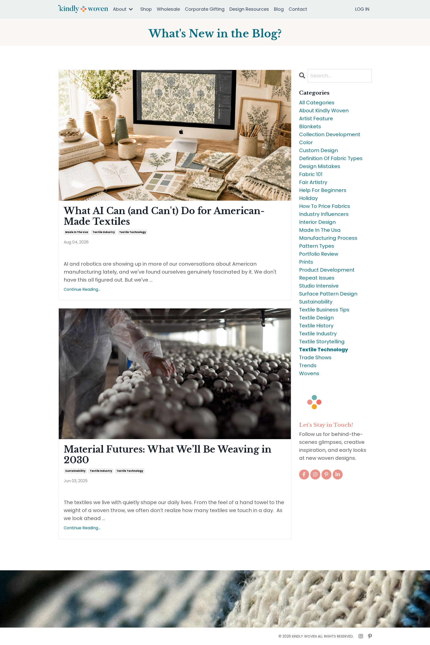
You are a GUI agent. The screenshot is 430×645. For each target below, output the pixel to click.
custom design (318, 150)
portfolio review (318, 253)
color (306, 142)
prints (306, 261)
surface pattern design (328, 293)
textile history (316, 325)
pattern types (316, 245)
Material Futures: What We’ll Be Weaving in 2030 (167, 455)
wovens (309, 373)
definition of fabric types (331, 158)
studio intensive (319, 285)
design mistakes (319, 166)
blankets (310, 126)
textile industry (104, 232)
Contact (298, 9)
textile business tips (324, 309)
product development (327, 269)
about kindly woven (324, 110)
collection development (329, 134)
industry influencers (324, 214)
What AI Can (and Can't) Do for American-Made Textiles (164, 216)
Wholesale (168, 9)
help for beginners (322, 190)
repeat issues (316, 277)
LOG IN (362, 9)
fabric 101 (310, 174)
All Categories (316, 102)
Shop (146, 9)
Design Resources (249, 9)
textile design (316, 317)
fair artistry (313, 182)
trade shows (315, 357)
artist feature (316, 118)
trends (308, 365)
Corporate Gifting (204, 9)
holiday (308, 198)
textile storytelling (322, 341)
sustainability (75, 471)
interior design (317, 222)
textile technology (132, 232)
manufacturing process (328, 238)
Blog (279, 9)
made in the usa (76, 232)
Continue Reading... (82, 289)
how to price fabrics (324, 206)
